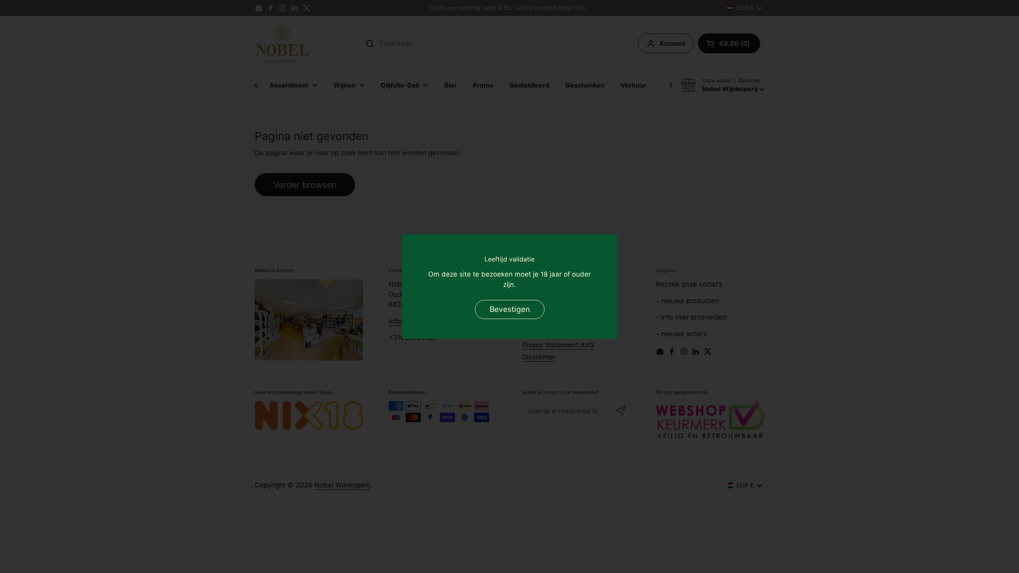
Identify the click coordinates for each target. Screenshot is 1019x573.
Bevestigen (510, 309)
